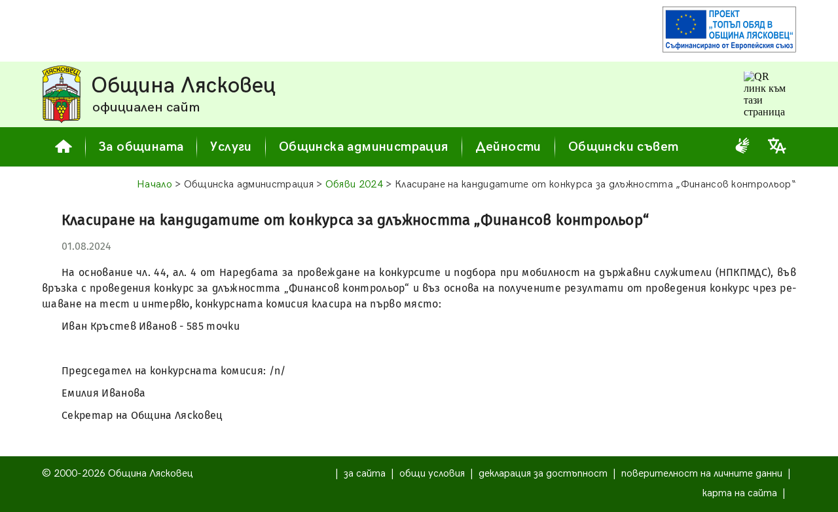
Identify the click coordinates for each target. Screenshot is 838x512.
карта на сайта (739, 493)
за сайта (365, 473)
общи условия (432, 473)
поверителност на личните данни (701, 473)
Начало (154, 184)
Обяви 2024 (354, 184)
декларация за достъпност (543, 473)
